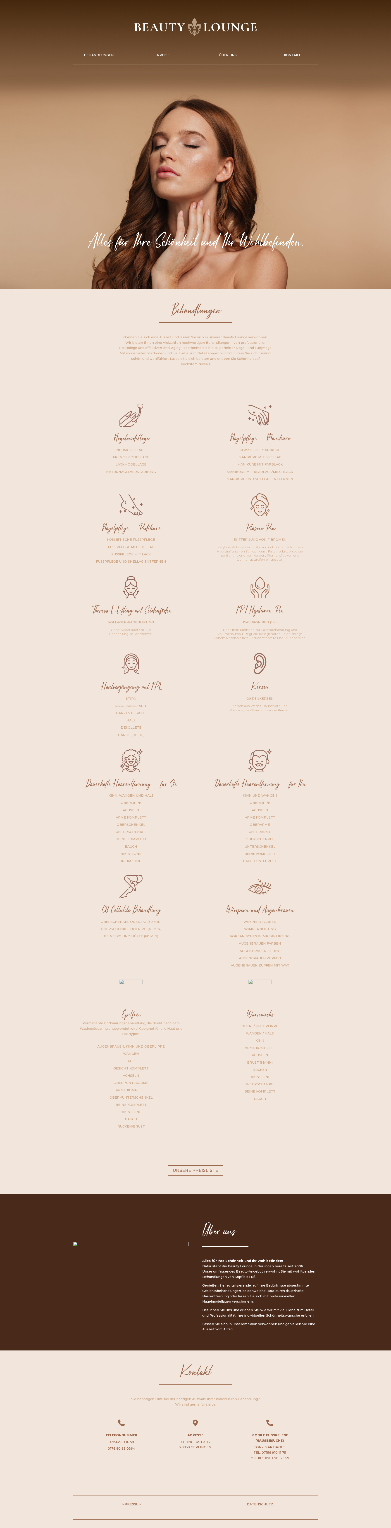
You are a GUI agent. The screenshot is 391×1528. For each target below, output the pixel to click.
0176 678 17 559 (276, 1458)
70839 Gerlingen (195, 1447)
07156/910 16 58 (121, 1442)
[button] (10, 1518)
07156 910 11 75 (274, 1453)
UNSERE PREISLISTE (195, 1170)
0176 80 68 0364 (121, 1448)
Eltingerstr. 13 (195, 1442)
